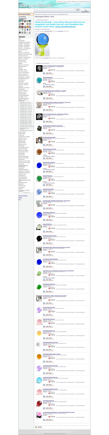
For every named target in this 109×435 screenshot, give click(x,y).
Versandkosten (55, 432)
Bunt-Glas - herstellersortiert (25, 57)
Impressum (43, 432)
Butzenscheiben (22, 60)
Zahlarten (69, 432)
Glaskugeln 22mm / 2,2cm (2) (25, 109)
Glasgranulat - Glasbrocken (24, 77)
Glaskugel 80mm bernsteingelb (49, 149)
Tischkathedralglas (23, 177)
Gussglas (21, 86)
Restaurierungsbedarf (23, 156)
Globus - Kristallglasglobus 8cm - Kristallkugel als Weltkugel (55, 114)
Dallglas (20, 63)
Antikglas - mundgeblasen (24, 45)
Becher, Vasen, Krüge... (23, 49)
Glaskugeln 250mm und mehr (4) (26, 130)
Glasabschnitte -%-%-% (24, 75)
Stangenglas (21, 167)
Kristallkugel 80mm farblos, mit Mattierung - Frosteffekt (54, 90)
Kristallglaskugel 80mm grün (49, 284)
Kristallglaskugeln (22, 93)
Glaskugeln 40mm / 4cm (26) (25, 115)
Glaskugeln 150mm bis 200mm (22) (24, 129)
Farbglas (21, 67)
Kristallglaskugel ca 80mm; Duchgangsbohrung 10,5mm (55, 295)
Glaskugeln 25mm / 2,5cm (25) (26, 111)
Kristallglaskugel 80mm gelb (49, 330)
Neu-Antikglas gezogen (24, 147)
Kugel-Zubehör (22, 133)
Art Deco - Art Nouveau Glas (25, 48)
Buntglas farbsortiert (23, 55)
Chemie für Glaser (22, 61)
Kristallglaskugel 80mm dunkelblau (50, 259)
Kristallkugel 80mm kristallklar (49, 137)
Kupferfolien (21, 135)
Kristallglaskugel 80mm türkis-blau (50, 377)
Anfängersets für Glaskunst (25, 42)
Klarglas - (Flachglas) (23, 90)
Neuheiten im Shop (23, 148)
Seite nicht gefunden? (85, 1)
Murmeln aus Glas (22, 144)
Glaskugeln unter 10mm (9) (25, 102)
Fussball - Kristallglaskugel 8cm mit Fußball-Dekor (53, 65)
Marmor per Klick (22, 139)
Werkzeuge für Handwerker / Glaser (25, 181)
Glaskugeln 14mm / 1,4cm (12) (26, 106)
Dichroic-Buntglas (23, 66)
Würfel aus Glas (22, 185)
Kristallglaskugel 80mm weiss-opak (50, 342)
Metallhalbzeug (22, 141)
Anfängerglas (22, 40)
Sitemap (49, 432)
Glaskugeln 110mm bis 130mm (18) (27, 126)
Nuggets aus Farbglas (23, 150)
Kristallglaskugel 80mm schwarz (49, 235)
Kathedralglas (22, 89)
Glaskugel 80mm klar (47, 224)
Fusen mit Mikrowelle (23, 74)
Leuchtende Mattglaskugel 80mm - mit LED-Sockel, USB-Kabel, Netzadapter (59, 412)
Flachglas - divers (22, 69)
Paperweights (22, 153)
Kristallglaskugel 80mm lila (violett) (50, 365)
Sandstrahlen (21, 159)
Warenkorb (74, 1)
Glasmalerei (21, 81)
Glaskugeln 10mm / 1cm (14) (25, 103)
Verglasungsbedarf (23, 178)
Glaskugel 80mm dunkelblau (49, 162)
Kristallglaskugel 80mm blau (49, 212)
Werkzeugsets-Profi (23, 182)
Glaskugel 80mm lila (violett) (49, 307)
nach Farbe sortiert (48, 31)
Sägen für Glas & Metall (24, 157)
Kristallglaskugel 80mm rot (48, 400)
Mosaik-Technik (22, 142)
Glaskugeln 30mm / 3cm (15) (25, 112)
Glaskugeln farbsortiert (24, 78)
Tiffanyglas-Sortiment (23, 169)
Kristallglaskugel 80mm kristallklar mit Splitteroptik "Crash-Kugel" (57, 102)
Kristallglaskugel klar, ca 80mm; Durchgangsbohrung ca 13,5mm (56, 247)
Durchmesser (60, 31)
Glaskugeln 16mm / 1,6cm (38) (26, 108)
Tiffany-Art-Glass (22, 174)
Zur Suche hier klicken (24, 14)
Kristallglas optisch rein (24, 98)
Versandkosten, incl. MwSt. (50, 84)
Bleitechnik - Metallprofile (24, 52)
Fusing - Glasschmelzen (24, 72)
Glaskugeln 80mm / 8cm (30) (26, 122)
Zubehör (21, 188)
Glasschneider (22, 80)
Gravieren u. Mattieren (23, 84)
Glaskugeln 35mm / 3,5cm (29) (26, 114)
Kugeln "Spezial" (22, 132)
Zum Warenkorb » (85, 11)
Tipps (69, 1)
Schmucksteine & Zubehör (24, 162)
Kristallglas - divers (23, 96)
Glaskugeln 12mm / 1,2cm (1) (25, 105)
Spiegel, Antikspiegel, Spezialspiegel (23, 166)
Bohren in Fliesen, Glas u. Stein (25, 54)
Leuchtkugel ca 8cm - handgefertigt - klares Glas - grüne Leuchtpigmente (58, 270)
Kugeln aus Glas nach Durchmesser (23, 100)
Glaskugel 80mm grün (47, 175)
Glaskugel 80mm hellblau (48, 189)
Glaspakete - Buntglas (23, 83)
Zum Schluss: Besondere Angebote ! (24, 191)
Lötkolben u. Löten (23, 138)
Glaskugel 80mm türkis (48, 77)
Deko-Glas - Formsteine (24, 64)
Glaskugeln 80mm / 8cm (63, 14)
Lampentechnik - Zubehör (24, 136)
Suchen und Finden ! (23, 195)
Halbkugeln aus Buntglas (24, 87)
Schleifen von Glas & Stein (24, 160)
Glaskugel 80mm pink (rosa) (49, 319)
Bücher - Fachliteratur (23, 58)
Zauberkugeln (22, 187)
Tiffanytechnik (22, 175)
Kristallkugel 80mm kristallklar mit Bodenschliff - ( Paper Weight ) (56, 200)
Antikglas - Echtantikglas (24, 43)
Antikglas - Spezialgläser (24, 46)
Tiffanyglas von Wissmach (24, 172)
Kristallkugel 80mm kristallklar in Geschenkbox (53, 125)
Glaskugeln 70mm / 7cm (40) (25, 120)
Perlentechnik (22, 154)
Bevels (20, 51)
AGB (37, 431)
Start (61, 1)
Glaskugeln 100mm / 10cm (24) (26, 125)
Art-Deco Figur (46, 57)
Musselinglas (21, 145)
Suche (65, 1)
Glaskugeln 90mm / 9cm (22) (25, 123)
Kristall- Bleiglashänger (24, 95)
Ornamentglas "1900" (23, 151)
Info (78, 1)
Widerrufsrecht (62, 432)
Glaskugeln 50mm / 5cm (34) (25, 117)
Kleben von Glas (22, 92)
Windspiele (21, 184)
